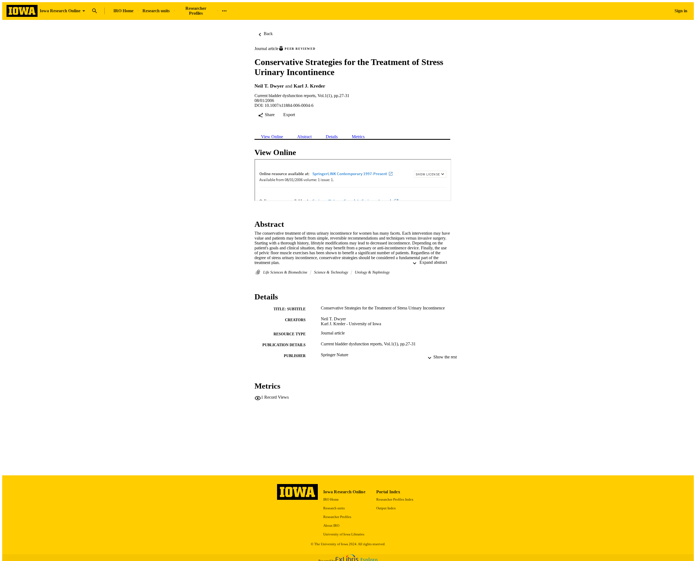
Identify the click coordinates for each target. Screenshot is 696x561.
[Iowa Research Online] (22, 11)
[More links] (224, 10)
